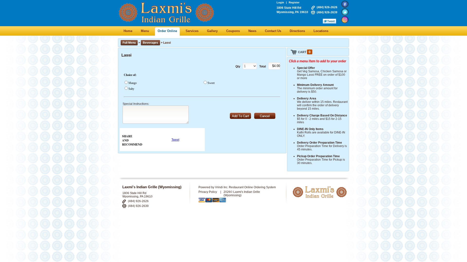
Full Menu (129, 42)
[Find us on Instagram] (345, 20)
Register (294, 2)
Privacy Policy (207, 192)
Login (280, 2)
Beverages (150, 42)
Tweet (175, 139)
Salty (131, 88)
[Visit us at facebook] (345, 4)
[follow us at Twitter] (345, 12)
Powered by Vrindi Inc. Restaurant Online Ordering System (237, 187)
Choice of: (130, 75)
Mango (132, 83)
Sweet (211, 83)
